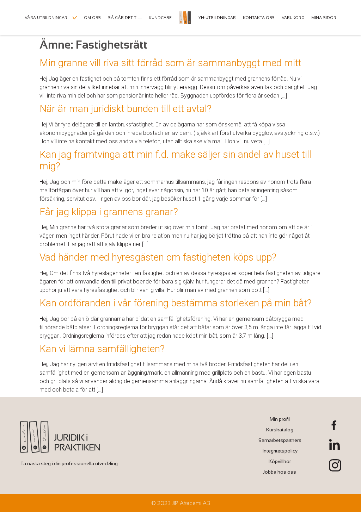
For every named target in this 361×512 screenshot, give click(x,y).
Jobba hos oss (279, 472)
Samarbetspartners (279, 440)
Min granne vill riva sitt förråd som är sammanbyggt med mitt (170, 63)
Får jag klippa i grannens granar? (108, 212)
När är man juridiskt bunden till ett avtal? (125, 108)
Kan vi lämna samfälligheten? (102, 349)
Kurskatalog (279, 429)
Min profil (280, 419)
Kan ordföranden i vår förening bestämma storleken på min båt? (175, 303)
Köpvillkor (280, 461)
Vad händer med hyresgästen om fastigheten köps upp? (157, 257)
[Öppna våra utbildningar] (75, 18)
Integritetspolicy (280, 451)
